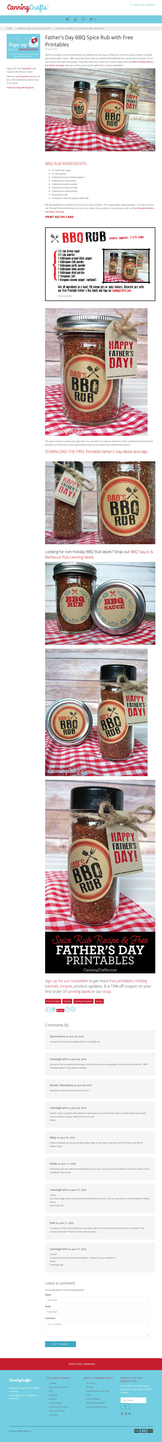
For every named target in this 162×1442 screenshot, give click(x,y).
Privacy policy (55, 1402)
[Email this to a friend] (73, 1010)
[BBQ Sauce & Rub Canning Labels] (100, 604)
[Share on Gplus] (67, 1010)
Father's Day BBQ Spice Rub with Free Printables (80, 28)
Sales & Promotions (95, 1402)
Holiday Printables (83, 1001)
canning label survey (26, 76)
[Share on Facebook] (47, 1010)
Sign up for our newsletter (66, 980)
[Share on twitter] (53, 1010)
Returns (52, 1398)
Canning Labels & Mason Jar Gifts (34, 28)
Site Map (53, 1414)
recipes (66, 986)
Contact (52, 1383)
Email (48, 1306)
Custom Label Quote (58, 1387)
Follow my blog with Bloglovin (20, 87)
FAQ (51, 1391)
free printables (121, 980)
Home (9, 28)
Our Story (90, 1383)
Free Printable (53, 1001)
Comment (50, 1318)
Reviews (90, 1387)
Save (62, 1010)
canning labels (79, 991)
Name (48, 1294)
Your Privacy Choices (59, 1406)
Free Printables (93, 1398)
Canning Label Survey (96, 1406)
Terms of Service (57, 1410)
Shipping (53, 1395)
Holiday (67, 1001)
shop (107, 991)
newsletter (26, 68)
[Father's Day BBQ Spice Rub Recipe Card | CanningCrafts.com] (100, 265)
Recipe (99, 1001)
